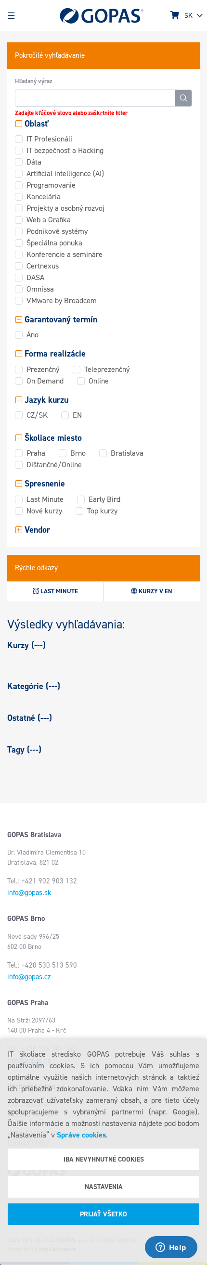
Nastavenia (104, 1186)
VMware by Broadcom (61, 300)
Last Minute (45, 499)
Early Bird (104, 499)
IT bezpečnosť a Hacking (65, 150)
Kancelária (43, 197)
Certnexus (42, 266)
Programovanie (51, 185)
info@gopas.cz (29, 977)
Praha (35, 453)
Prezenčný (42, 369)
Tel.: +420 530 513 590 (42, 965)
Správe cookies (81, 1135)
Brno (78, 453)
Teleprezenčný (106, 369)
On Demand (45, 381)
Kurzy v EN (154, 591)
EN (77, 415)
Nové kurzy (44, 511)
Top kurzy (102, 511)
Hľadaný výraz (33, 81)
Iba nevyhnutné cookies (104, 1159)
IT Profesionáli (49, 139)
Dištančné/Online (54, 465)
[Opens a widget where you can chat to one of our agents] (170, 1248)
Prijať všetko (103, 1214)
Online (99, 381)
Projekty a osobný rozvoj (65, 208)
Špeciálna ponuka (54, 243)
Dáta (33, 162)
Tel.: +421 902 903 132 (42, 881)
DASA (35, 277)
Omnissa (40, 289)
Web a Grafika (48, 220)
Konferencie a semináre (64, 254)
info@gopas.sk (29, 892)
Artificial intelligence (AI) (65, 173)
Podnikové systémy (57, 231)
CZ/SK (37, 415)
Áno (32, 335)
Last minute (58, 591)
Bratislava (127, 453)
